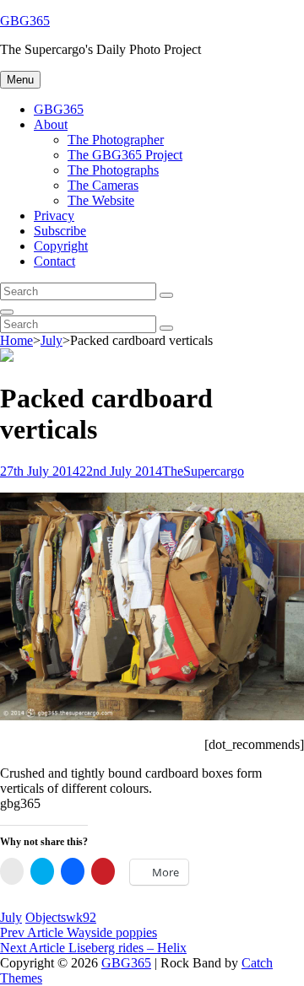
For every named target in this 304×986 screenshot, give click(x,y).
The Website (101, 200)
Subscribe (60, 231)
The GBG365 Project (125, 155)
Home (16, 340)
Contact (54, 261)
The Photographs (113, 170)
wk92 (81, 917)
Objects (45, 917)
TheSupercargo (203, 471)
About (51, 124)
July (51, 340)
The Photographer (116, 139)
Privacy (54, 215)
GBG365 (25, 20)
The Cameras (103, 185)
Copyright (61, 246)
